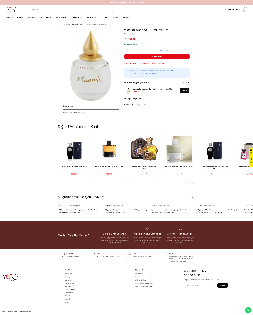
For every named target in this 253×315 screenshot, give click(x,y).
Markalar (31, 17)
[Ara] (111, 9)
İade (140, 99)
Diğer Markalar (77, 25)
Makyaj (115, 17)
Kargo (135, 99)
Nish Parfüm (91, 17)
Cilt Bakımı (104, 17)
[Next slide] (192, 181)
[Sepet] (245, 9)
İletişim (126, 17)
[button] (251, 157)
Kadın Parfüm (61, 17)
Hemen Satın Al (157, 57)
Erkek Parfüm (46, 17)
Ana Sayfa (66, 25)
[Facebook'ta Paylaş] (132, 104)
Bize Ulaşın (127, 99)
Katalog (20, 17)
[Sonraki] (188, 83)
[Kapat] (188, 70)
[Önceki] (184, 83)
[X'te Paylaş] (138, 104)
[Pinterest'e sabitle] (144, 104)
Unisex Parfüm (76, 17)
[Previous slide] (187, 181)
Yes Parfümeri (12, 312)
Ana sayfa (9, 17)
